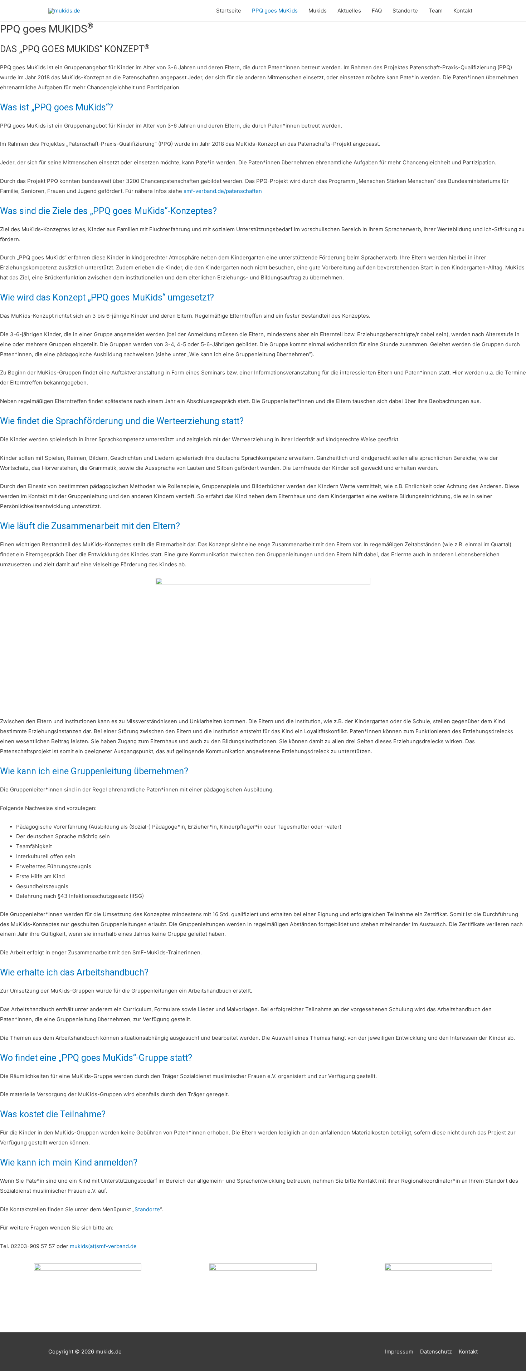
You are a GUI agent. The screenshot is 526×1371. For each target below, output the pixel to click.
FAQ (377, 10)
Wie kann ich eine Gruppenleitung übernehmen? (94, 771)
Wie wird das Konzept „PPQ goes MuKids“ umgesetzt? (107, 297)
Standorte (405, 10)
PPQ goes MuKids (275, 10)
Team (436, 10)
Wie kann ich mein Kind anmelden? (68, 1162)
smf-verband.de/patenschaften (223, 191)
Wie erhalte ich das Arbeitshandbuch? (74, 972)
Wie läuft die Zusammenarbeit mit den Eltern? (90, 526)
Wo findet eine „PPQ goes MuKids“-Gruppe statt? (96, 1058)
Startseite (228, 10)
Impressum (399, 1351)
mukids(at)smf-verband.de (103, 1246)
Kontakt (462, 10)
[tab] (263, 107)
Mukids (317, 10)
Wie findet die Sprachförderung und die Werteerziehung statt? (122, 421)
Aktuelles (349, 10)
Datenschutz (436, 1351)
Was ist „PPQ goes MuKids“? (56, 107)
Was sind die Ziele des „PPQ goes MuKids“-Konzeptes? (108, 211)
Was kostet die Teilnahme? (53, 1114)
